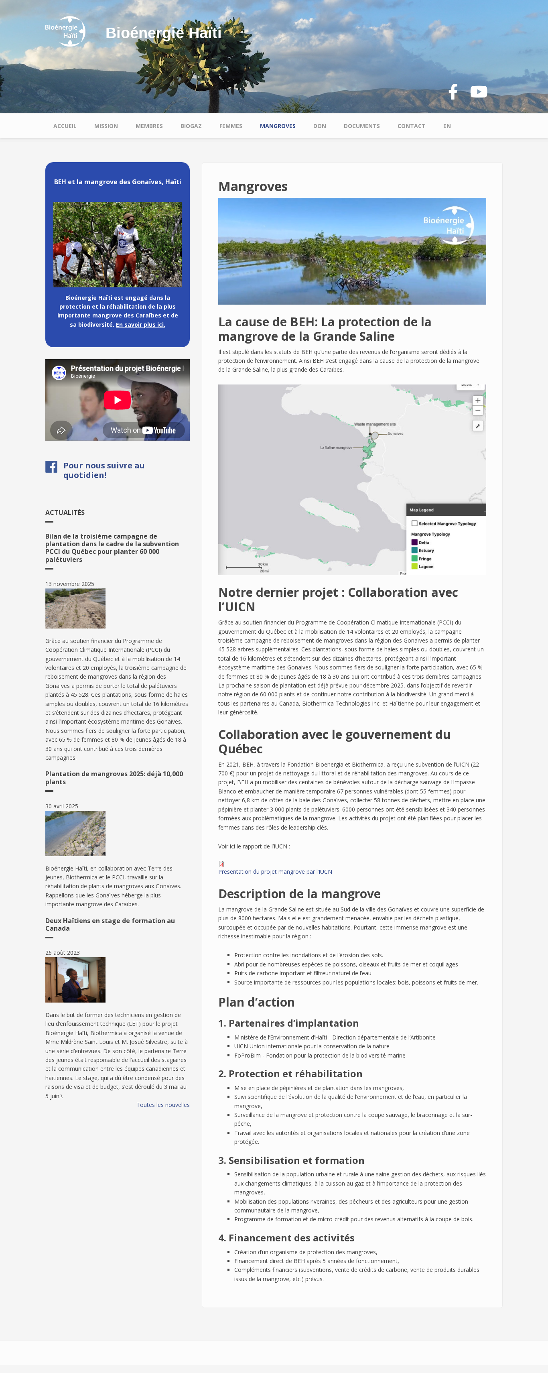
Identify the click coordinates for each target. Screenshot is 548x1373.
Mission (106, 126)
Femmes (230, 126)
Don (319, 126)
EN (447, 126)
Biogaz (191, 126)
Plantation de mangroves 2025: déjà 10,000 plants (114, 777)
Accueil (65, 126)
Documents (362, 126)
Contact (412, 126)
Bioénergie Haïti (164, 33)
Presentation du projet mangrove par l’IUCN (275, 871)
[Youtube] (479, 92)
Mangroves (278, 126)
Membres (149, 126)
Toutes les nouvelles (163, 1105)
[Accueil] (65, 31)
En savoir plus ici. (140, 324)
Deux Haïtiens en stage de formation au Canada (110, 924)
